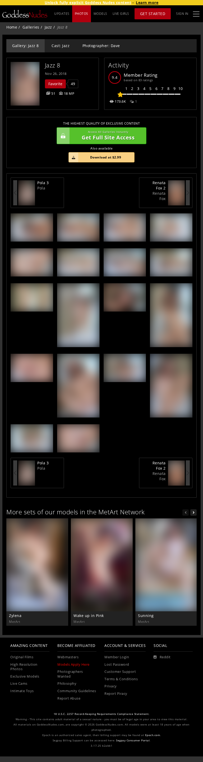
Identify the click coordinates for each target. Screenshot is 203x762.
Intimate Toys (22, 691)
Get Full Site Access (108, 135)
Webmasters (68, 657)
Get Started (152, 13)
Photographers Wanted (70, 674)
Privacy (110, 686)
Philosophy (66, 683)
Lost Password (116, 664)
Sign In (182, 13)
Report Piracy (115, 693)
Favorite (55, 83)
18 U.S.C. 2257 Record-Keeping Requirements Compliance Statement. (102, 714)
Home (11, 27)
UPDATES (62, 13)
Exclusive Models (24, 676)
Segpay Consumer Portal (133, 740)
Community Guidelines (76, 691)
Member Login (116, 657)
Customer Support (120, 671)
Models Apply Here (73, 664)
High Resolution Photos (24, 667)
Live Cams (18, 683)
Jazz (48, 27)
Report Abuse (68, 698)
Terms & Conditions (121, 679)
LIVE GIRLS (121, 13)
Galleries (30, 27)
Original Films (21, 657)
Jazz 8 (53, 65)
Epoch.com (152, 735)
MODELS (100, 13)
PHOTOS (81, 13)
